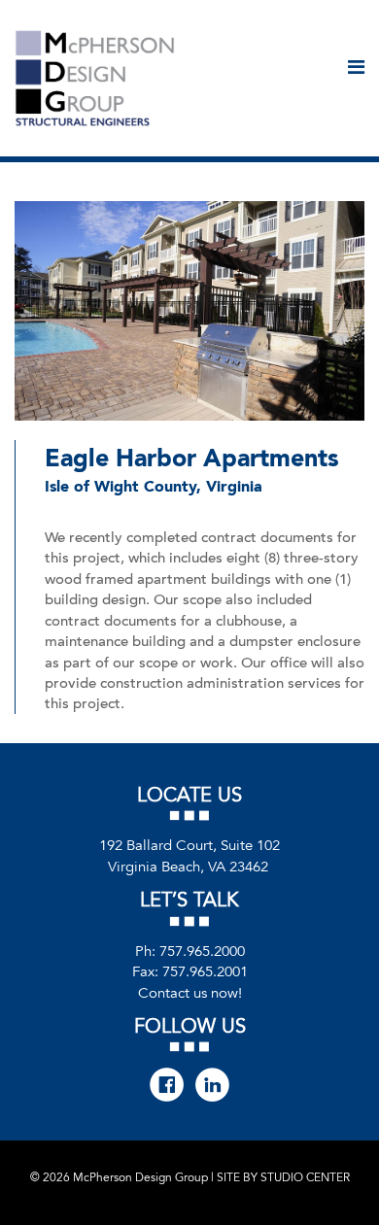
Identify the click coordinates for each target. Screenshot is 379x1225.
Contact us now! (190, 993)
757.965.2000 (202, 951)
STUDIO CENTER (305, 1177)
